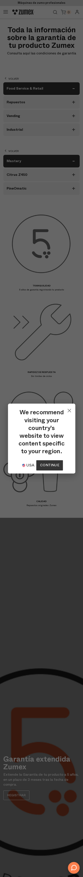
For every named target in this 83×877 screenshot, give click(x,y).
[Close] (69, 409)
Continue (49, 465)
